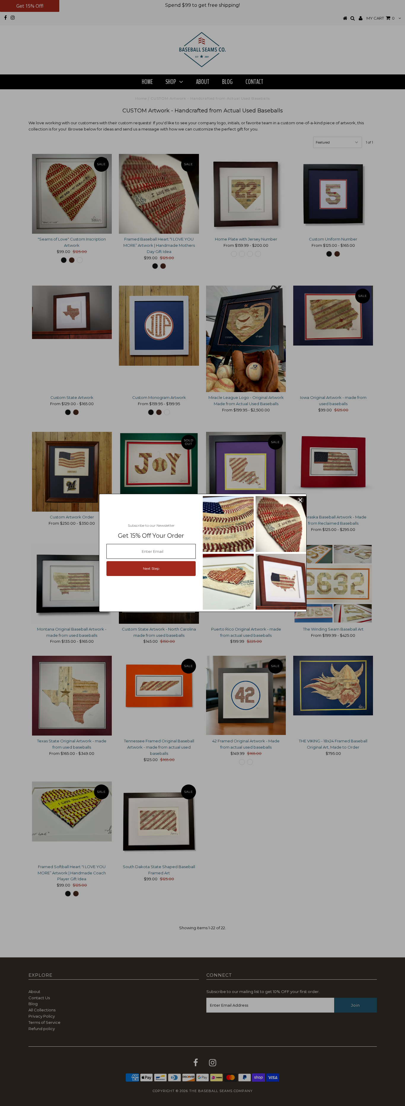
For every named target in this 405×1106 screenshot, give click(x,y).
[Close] (300, 500)
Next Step (151, 568)
